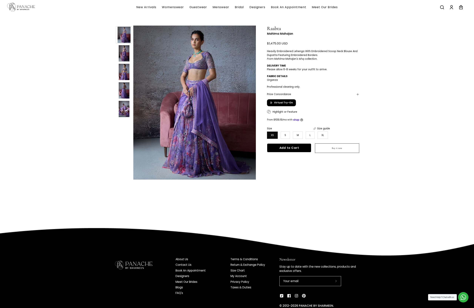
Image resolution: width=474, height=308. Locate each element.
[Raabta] (124, 35)
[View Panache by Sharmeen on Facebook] (289, 296)
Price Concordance (279, 94)
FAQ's (179, 293)
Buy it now (337, 148)
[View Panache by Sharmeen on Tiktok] (281, 296)
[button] (221, 7)
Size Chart (238, 270)
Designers (182, 276)
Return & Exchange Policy (248, 265)
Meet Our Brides (186, 282)
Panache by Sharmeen (316, 306)
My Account (239, 276)
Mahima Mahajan (280, 34)
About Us (182, 259)
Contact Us (183, 265)
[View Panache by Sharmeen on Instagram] (296, 296)
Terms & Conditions (244, 259)
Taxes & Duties (241, 287)
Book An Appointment (191, 270)
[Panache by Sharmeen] (25, 7)
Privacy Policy (240, 282)
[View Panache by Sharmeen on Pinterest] (304, 296)
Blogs (179, 287)
